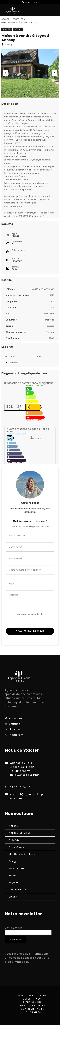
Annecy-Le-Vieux (20, 832)
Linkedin (14, 729)
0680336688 (30, 512)
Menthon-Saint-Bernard (24, 854)
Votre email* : (14, 928)
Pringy (13, 861)
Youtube (14, 724)
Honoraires (32, 1012)
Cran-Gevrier (17, 847)
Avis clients (26, 995)
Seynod (13, 882)
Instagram (16, 734)
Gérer (27, 998)
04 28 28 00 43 (31, 2)
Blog (43, 995)
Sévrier (13, 875)
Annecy (13, 825)
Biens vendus (32, 1002)
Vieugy (13, 896)
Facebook (15, 718)
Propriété (18, 19)
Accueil (5, 19)
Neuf (39, 998)
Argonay (14, 840)
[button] (5, 73)
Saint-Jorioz (16, 868)
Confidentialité (32, 1008)
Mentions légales (32, 1005)
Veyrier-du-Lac (18, 889)
